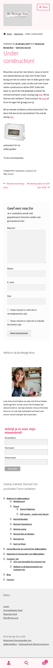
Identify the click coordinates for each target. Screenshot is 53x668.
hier (41, 94)
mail (44, 98)
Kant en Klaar (19, 544)
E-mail (10, 282)
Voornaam (9, 448)
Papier (16, 506)
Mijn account (9, 663)
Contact (10, 579)
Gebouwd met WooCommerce (34, 644)
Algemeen (18, 34)
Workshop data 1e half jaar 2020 (38, 185)
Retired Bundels (20, 519)
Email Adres (10, 438)
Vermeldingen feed (12, 610)
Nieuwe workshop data (14, 185)
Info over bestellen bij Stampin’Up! (29, 561)
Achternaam (10, 457)
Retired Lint (18, 539)
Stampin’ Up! (13, 559)
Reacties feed (10, 614)
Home (9, 34)
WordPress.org (10, 617)
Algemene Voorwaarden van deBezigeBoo (25, 554)
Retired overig (19, 529)
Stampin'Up (30, 170)
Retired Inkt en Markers (23, 534)
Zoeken (26, 663)
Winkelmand (19, 501)
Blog (9, 574)
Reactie (11, 227)
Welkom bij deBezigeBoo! (18, 498)
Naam (10, 268)
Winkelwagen (41, 660)
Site (9, 296)
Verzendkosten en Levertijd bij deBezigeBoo (27, 549)
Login (6, 606)
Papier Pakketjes (27, 509)
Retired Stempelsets (22, 524)
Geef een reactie (23, 47)
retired (10, 174)
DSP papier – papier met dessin (34, 514)
